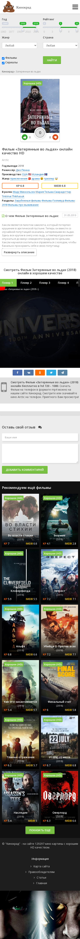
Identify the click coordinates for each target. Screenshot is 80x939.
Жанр (6, 37)
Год (4, 19)
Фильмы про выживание (23, 204)
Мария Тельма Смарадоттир (53, 192)
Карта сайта (41, 866)
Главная (41, 883)
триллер (49, 178)
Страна (48, 37)
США (25, 174)
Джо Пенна (23, 170)
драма (36, 178)
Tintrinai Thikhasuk (13, 196)
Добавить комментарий (25, 470)
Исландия (38, 174)
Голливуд (58, 200)
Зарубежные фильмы (28, 200)
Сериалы (11, 62)
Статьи (41, 877)
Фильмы (11, 57)
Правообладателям (41, 872)
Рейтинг (48, 19)
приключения (18, 178)
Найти (52, 60)
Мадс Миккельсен (24, 192)
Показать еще (40, 830)
